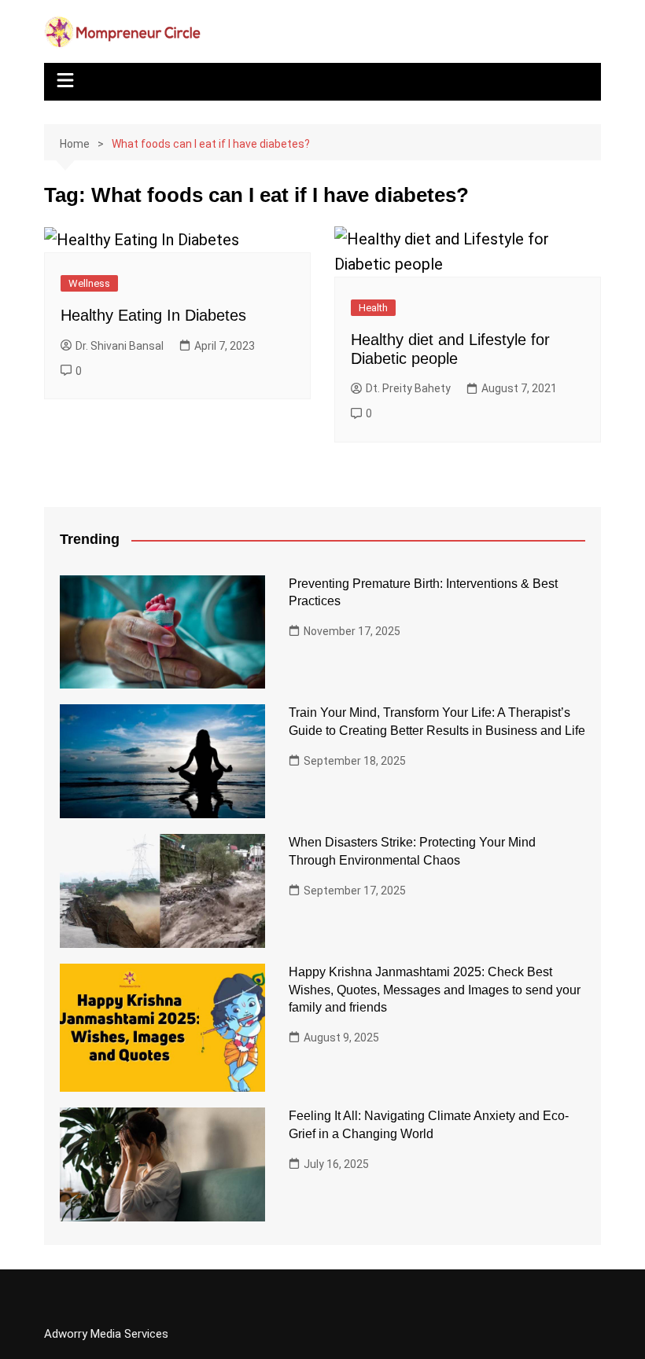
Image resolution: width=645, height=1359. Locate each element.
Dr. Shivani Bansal (120, 346)
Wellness (89, 283)
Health (373, 308)
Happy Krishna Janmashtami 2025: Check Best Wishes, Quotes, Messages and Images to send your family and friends (434, 989)
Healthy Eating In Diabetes (153, 315)
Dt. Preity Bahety (408, 388)
